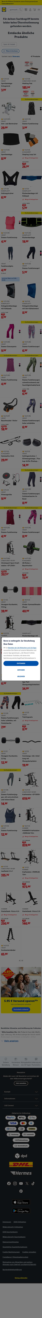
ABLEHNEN (21, 676)
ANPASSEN (21, 670)
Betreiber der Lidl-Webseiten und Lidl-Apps (22, 648)
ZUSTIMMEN (21, 663)
